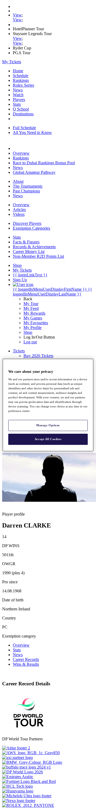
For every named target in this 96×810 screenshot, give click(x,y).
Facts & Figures (26, 242)
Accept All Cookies (48, 439)
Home (18, 71)
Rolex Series (23, 85)
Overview (21, 153)
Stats (17, 104)
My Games (32, 318)
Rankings (21, 80)
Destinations (23, 114)
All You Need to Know (32, 132)
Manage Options (48, 425)
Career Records (26, 659)
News (18, 90)
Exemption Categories (31, 228)
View (17, 15)
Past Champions (26, 191)
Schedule (20, 75)
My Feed (31, 308)
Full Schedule (24, 127)
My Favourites (35, 322)
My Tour (30, 303)
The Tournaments (27, 186)
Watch (18, 94)
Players (19, 99)
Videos (19, 214)
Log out (30, 342)
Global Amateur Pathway (34, 172)
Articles (19, 209)
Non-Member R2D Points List (38, 256)
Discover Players (27, 223)
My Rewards (34, 313)
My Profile (32, 327)
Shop (27, 332)
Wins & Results (26, 664)
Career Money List (29, 251)
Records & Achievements (34, 246)
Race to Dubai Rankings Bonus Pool (44, 163)
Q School (21, 109)
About (18, 181)
